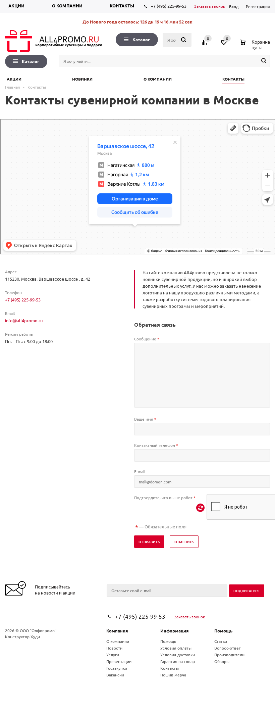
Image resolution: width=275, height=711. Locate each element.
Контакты (122, 5)
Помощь (223, 630)
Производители (229, 654)
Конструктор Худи (22, 636)
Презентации (118, 661)
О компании (67, 5)
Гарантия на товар (177, 661)
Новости (114, 648)
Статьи (220, 641)
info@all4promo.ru (24, 320)
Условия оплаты (175, 648)
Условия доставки (177, 654)
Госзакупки (116, 668)
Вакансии (115, 674)
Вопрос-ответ (227, 648)
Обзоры (221, 661)
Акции (16, 5)
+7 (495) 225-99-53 (168, 6)
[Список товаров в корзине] (255, 46)
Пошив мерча (173, 674)
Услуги (112, 654)
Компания (117, 630)
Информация (174, 630)
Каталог (141, 39)
